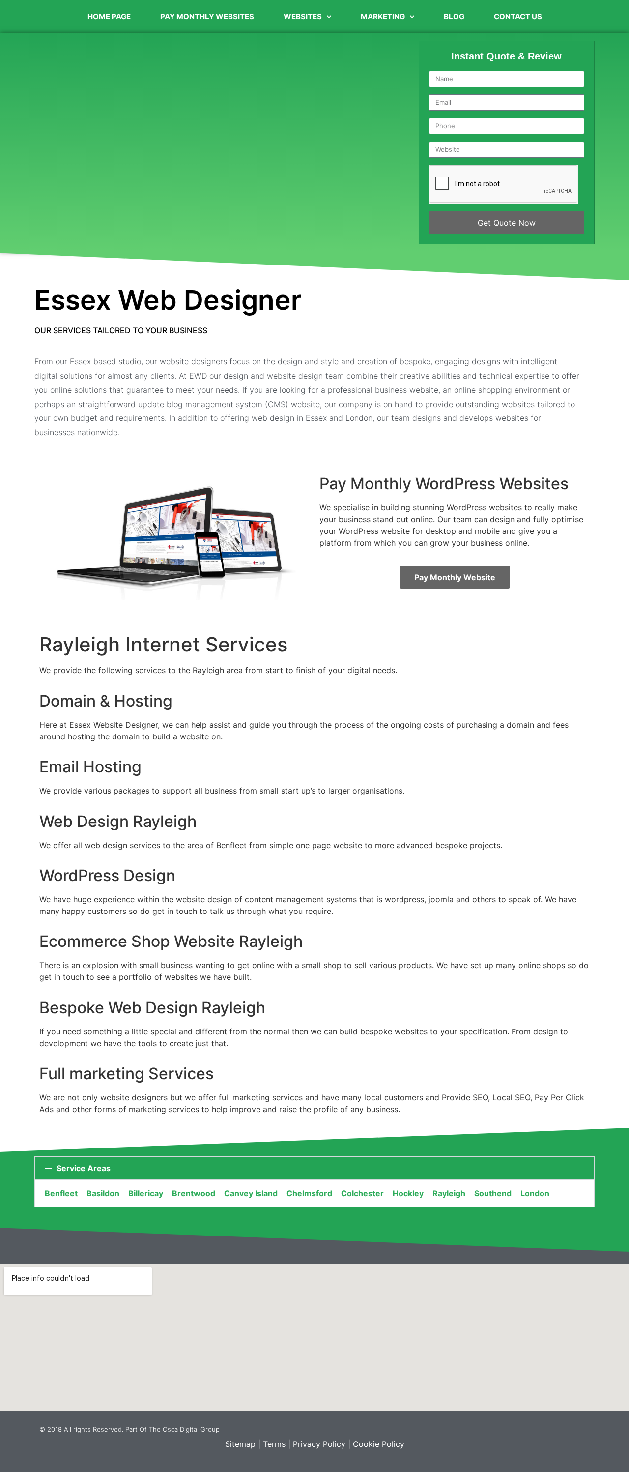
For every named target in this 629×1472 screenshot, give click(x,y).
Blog (454, 16)
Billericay (145, 1193)
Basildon (102, 1193)
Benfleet (61, 1193)
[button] (314, 1168)
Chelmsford (309, 1193)
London (534, 1193)
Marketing (383, 16)
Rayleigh (448, 1193)
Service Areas (84, 1168)
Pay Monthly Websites (207, 16)
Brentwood (193, 1193)
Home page (109, 16)
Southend (493, 1193)
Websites (303, 16)
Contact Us (518, 16)
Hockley (408, 1193)
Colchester (362, 1193)
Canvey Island (251, 1193)
